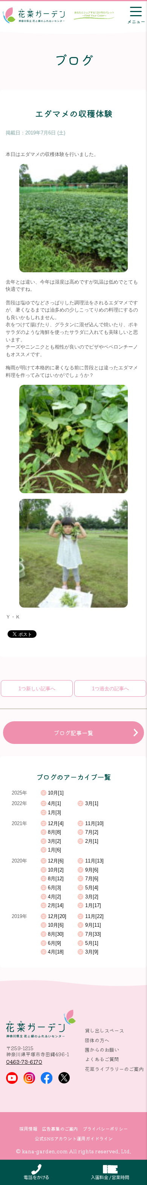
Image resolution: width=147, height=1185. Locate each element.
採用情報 (28, 1128)
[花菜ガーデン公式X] (64, 1078)
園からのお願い (102, 1049)
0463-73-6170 (24, 1061)
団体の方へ (97, 1040)
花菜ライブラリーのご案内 (114, 1068)
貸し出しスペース (104, 1030)
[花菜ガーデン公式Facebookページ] (46, 1078)
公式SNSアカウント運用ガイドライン (74, 1138)
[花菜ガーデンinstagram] (29, 1078)
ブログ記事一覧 (73, 732)
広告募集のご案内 (60, 1128)
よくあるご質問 (102, 1059)
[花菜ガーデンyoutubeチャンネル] (12, 1078)
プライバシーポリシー (105, 1128)
